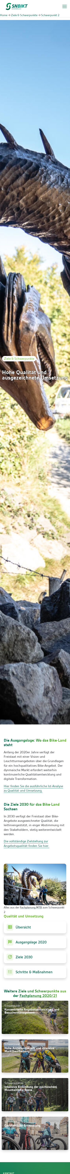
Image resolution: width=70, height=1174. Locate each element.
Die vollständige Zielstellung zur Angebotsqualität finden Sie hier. (26, 843)
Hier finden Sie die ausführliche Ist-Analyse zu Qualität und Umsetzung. (33, 788)
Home (3, 15)
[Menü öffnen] (64, 6)
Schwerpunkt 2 (50, 15)
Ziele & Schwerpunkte (24, 15)
